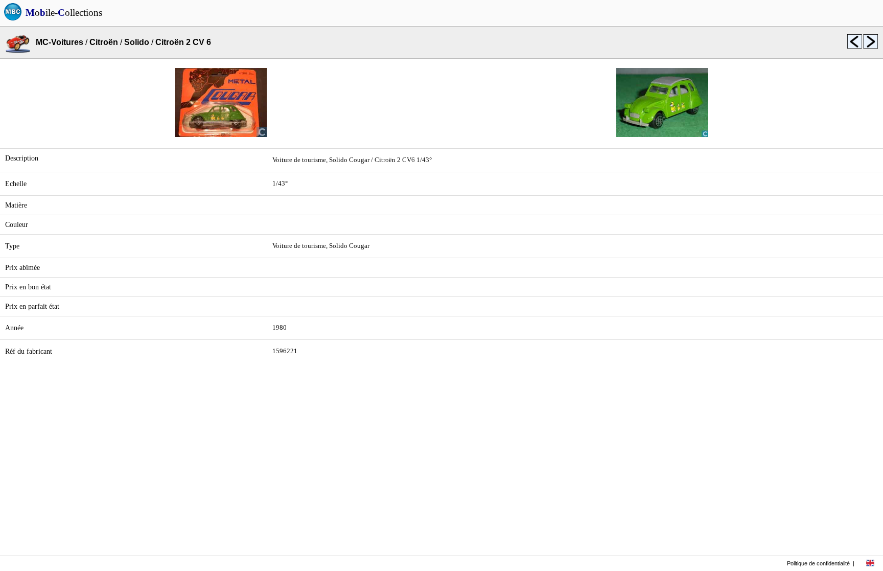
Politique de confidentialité (818, 563)
